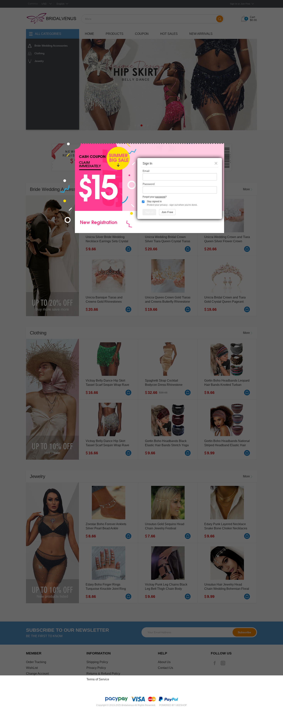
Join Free (167, 212)
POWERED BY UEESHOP (173, 705)
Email (146, 170)
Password (149, 183)
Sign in (149, 212)
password (160, 197)
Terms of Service (97, 679)
